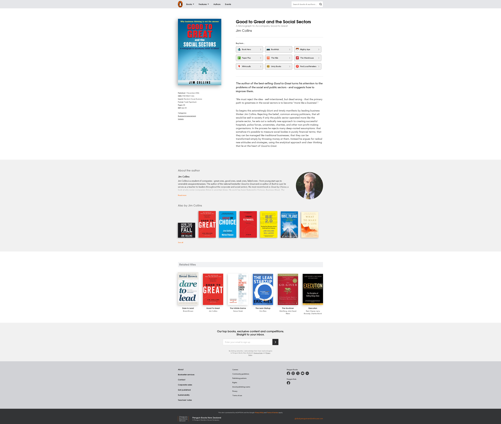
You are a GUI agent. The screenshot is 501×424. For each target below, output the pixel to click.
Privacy (234, 391)
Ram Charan (310, 311)
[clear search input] (320, 4)
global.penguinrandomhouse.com (309, 418)
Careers (235, 369)
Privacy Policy (259, 412)
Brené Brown (188, 311)
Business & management (187, 116)
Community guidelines (240, 374)
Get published (184, 390)
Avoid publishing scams (241, 387)
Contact (181, 380)
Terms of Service (272, 412)
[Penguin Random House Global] (185, 418)
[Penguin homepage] (180, 4)
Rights (234, 382)
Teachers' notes (185, 400)
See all (180, 242)
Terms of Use (258, 353)
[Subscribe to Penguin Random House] (275, 342)
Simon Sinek (238, 311)
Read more (182, 195)
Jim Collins (244, 31)
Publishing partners (239, 378)
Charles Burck (316, 313)
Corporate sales (185, 385)
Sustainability (184, 395)
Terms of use (237, 395)
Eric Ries (263, 311)
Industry (181, 119)
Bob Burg (283, 311)
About (180, 369)
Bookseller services (186, 374)
